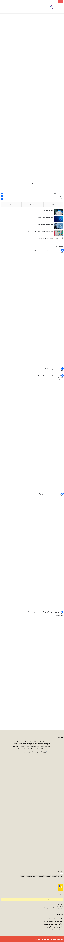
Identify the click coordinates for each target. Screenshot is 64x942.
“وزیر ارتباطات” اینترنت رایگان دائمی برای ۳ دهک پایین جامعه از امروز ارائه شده (11, 119)
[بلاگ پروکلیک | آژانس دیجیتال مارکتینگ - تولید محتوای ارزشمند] (51, 8)
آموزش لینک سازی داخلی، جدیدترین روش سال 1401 (33, 133)
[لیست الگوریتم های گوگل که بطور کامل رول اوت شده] (58, 233)
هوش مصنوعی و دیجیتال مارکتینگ (45, 224)
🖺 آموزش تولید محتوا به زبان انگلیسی (44, 375)
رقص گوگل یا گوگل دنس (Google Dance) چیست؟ (53, 159)
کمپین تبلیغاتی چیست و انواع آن (46, 493)
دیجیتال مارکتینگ (58, 193)
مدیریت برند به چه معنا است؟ (46, 238)
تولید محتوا (40, 876)
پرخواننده (32, 204)
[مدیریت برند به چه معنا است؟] (58, 240)
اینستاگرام (47, 876)
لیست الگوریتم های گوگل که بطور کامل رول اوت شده (40, 231)
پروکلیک (43, 939)
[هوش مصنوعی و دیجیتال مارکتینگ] (58, 226)
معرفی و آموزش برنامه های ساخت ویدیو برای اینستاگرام (40, 612)
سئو (22, 876)
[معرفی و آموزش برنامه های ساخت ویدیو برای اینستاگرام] (58, 669)
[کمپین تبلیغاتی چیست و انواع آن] (58, 551)
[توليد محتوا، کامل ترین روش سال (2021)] (58, 308)
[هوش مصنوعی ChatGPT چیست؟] (58, 219)
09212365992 (60, 906)
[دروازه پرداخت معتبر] (60, 890)
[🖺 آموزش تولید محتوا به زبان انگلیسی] (58, 433)
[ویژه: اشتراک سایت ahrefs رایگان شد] (58, 371)
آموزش (60, 196)
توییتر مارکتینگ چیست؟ (47, 210)
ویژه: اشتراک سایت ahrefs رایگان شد (44, 368)
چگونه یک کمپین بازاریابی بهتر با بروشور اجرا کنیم (31, 171)
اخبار (61, 198)
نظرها (11, 204)
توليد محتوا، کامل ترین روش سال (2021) (43, 250)
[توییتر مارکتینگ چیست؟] (58, 212)
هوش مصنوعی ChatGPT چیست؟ (45, 217)
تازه (53, 204)
